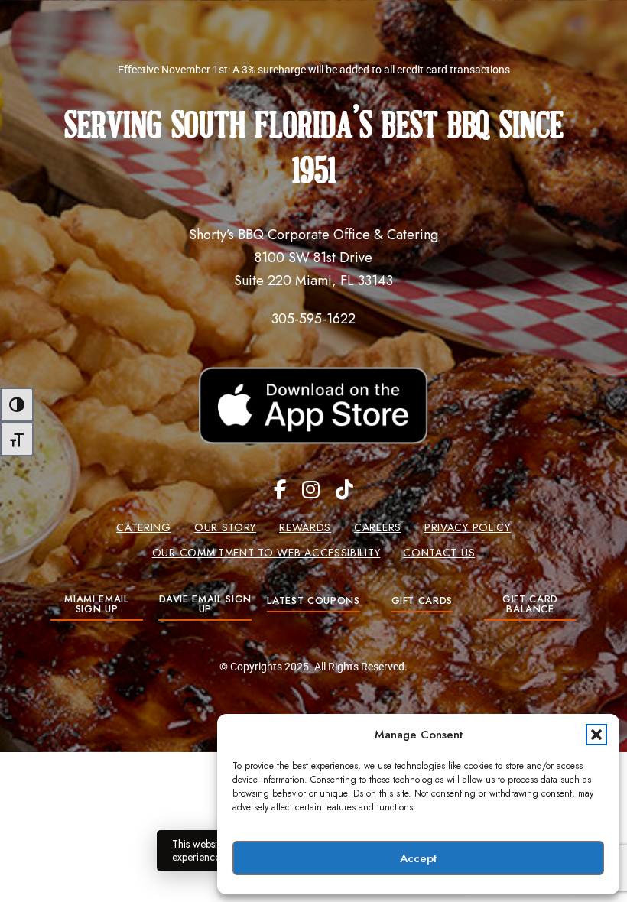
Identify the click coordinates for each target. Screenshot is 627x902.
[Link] (313, 405)
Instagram (311, 490)
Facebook (280, 490)
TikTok (344, 490)
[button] (596, 734)
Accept (418, 858)
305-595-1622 (313, 319)
